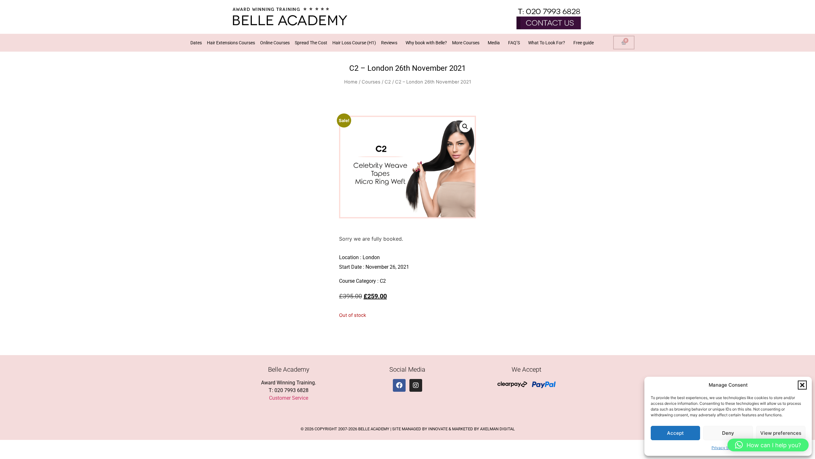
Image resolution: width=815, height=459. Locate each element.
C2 (388, 82)
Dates (196, 42)
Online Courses (275, 42)
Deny (728, 433)
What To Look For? (546, 42)
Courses (371, 82)
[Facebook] (399, 385)
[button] (802, 385)
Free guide (583, 42)
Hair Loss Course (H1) (354, 42)
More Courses (465, 42)
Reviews (389, 42)
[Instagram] (415, 385)
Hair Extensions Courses (231, 42)
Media (494, 42)
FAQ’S (514, 42)
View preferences (780, 433)
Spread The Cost (311, 42)
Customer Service (288, 398)
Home (351, 82)
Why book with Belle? (426, 42)
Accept (675, 433)
